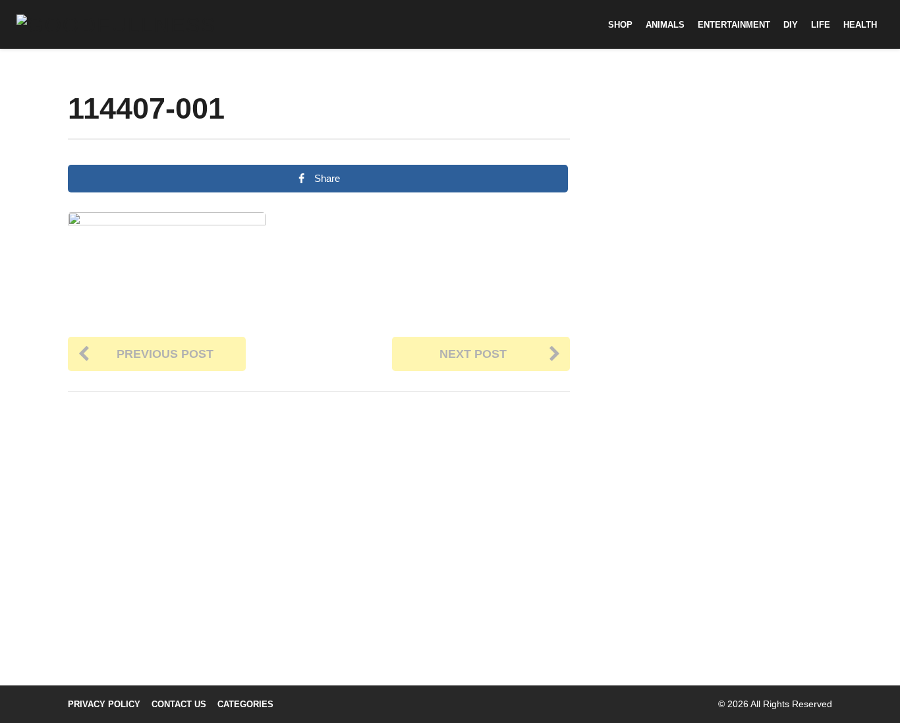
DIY (790, 25)
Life (820, 25)
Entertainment (734, 25)
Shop (620, 25)
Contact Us (179, 704)
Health (860, 25)
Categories (245, 704)
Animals (665, 25)
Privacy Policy (104, 704)
